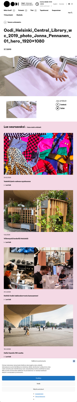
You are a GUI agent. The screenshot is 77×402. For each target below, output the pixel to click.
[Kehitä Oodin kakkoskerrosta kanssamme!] (38, 268)
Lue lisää (8, 185)
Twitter (62, 108)
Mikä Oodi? (8, 10)
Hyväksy (38, 378)
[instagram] (72, 4)
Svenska (61, 4)
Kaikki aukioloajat (45, 6)
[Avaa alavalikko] (13, 10)
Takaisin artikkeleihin (14, 22)
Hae (69, 13)
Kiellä (38, 384)
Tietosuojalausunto (40, 396)
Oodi (11, 4)
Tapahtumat (44, 10)
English (55, 4)
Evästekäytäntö (39, 394)
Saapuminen (56, 10)
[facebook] (69, 4)
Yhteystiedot (8, 15)
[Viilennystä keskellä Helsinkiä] (38, 211)
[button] (74, 361)
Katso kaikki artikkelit (34, 127)
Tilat (31, 10)
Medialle (19, 15)
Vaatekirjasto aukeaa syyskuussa (17, 181)
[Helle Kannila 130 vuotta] (38, 325)
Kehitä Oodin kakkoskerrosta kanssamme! (21, 296)
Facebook (63, 104)
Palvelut (21, 10)
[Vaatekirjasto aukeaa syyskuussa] (38, 154)
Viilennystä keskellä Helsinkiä (16, 238)
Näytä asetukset (38, 389)
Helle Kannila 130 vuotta (13, 353)
